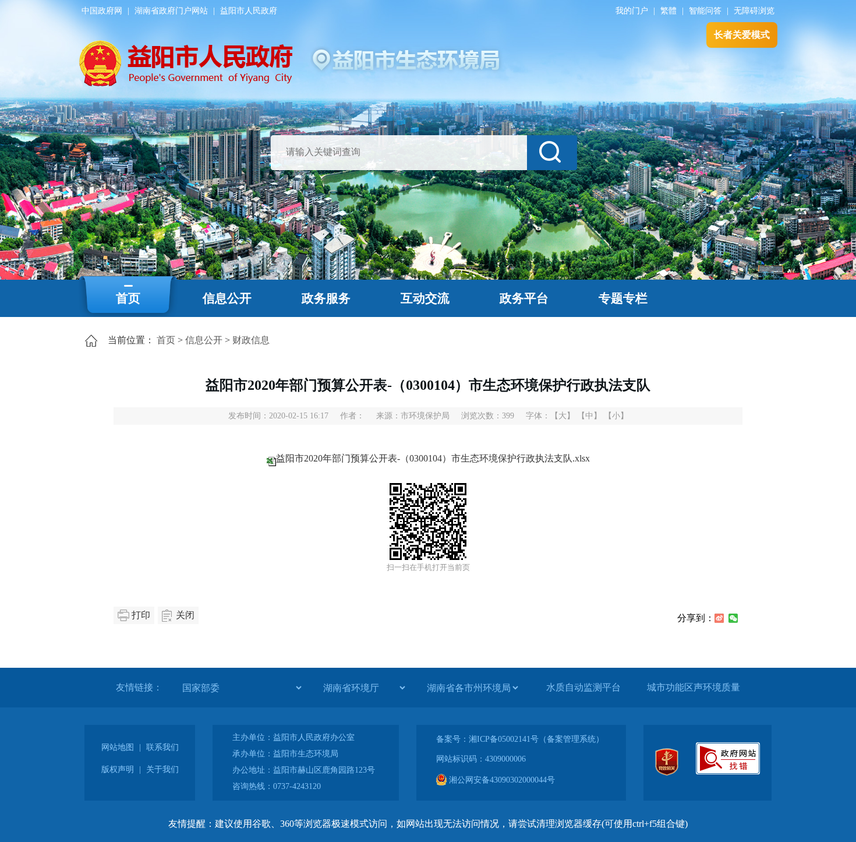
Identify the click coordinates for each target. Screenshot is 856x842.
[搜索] (552, 152)
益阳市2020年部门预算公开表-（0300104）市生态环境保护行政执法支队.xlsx (433, 458)
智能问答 (705, 10)
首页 (128, 298)
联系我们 (162, 747)
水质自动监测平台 (583, 687)
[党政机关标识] (666, 773)
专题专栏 (623, 298)
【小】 (616, 415)
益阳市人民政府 (248, 10)
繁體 (668, 10)
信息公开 (227, 298)
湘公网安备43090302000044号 (501, 780)
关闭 (185, 615)
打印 (141, 615)
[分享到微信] (733, 618)
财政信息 (251, 340)
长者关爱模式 (742, 35)
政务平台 (524, 298)
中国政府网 (102, 10)
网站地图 (117, 747)
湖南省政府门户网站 (171, 10)
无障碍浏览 (754, 10)
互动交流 (425, 298)
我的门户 (632, 10)
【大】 (562, 415)
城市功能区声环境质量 (693, 687)
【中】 (589, 415)
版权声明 (117, 769)
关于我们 (162, 769)
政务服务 (326, 298)
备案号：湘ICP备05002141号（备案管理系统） (520, 739)
